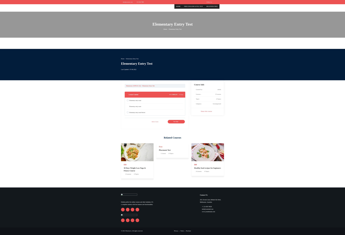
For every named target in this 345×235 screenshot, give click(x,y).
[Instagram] (219, 2)
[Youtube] (216, 2)
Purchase (188, 231)
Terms (182, 231)
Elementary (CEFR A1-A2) (133, 86)
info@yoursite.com (128, 2)
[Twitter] (221, 2)
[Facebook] (213, 2)
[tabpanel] (155, 89)
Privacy (176, 231)
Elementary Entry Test (148, 86)
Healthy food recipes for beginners (207, 168)
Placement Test (165, 150)
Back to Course (155, 121)
